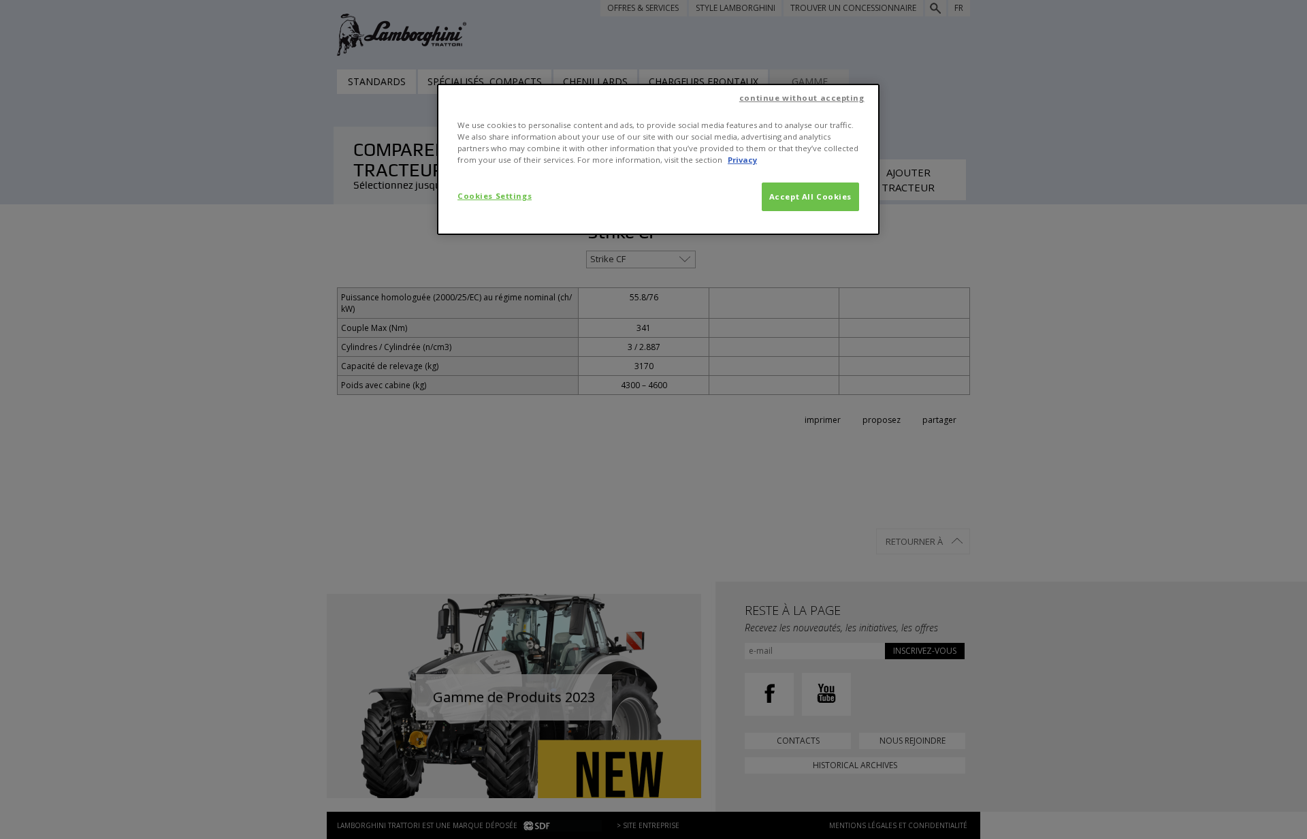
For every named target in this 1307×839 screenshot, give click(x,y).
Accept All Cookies (810, 196)
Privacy (742, 160)
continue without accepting (802, 98)
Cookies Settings (494, 196)
